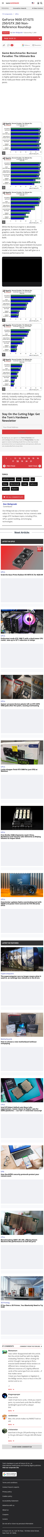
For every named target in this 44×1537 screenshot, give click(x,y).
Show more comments (21, 1447)
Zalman (6, 489)
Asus (19, 479)
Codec (24, 484)
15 (33, 458)
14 (29, 458)
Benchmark (14, 484)
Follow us (27, 45)
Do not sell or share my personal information (17, 1524)
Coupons (5, 1514)
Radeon (15, 489)
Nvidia (26, 479)
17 (13, 461)
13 (24, 458)
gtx (33, 479)
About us (5, 1510)
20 (26, 461)
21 (31, 461)
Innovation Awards (19, 8)
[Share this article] (4, 45)
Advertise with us (8, 1505)
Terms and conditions (9, 1483)
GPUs (17, 14)
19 (22, 461)
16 (38, 458)
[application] (22, 270)
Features (6, 33)
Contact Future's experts (10, 1487)
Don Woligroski (17, 32)
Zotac (5, 484)
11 (15, 458)
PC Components (7, 14)
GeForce (33, 484)
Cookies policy (7, 1496)
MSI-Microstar (8, 479)
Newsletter (38, 45)
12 (20, 458)
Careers (5, 1519)
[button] (41, 3)
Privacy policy (7, 1492)
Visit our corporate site (10, 1467)
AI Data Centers (37, 8)
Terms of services (26, 438)
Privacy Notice (29, 440)
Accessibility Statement (10, 1501)
